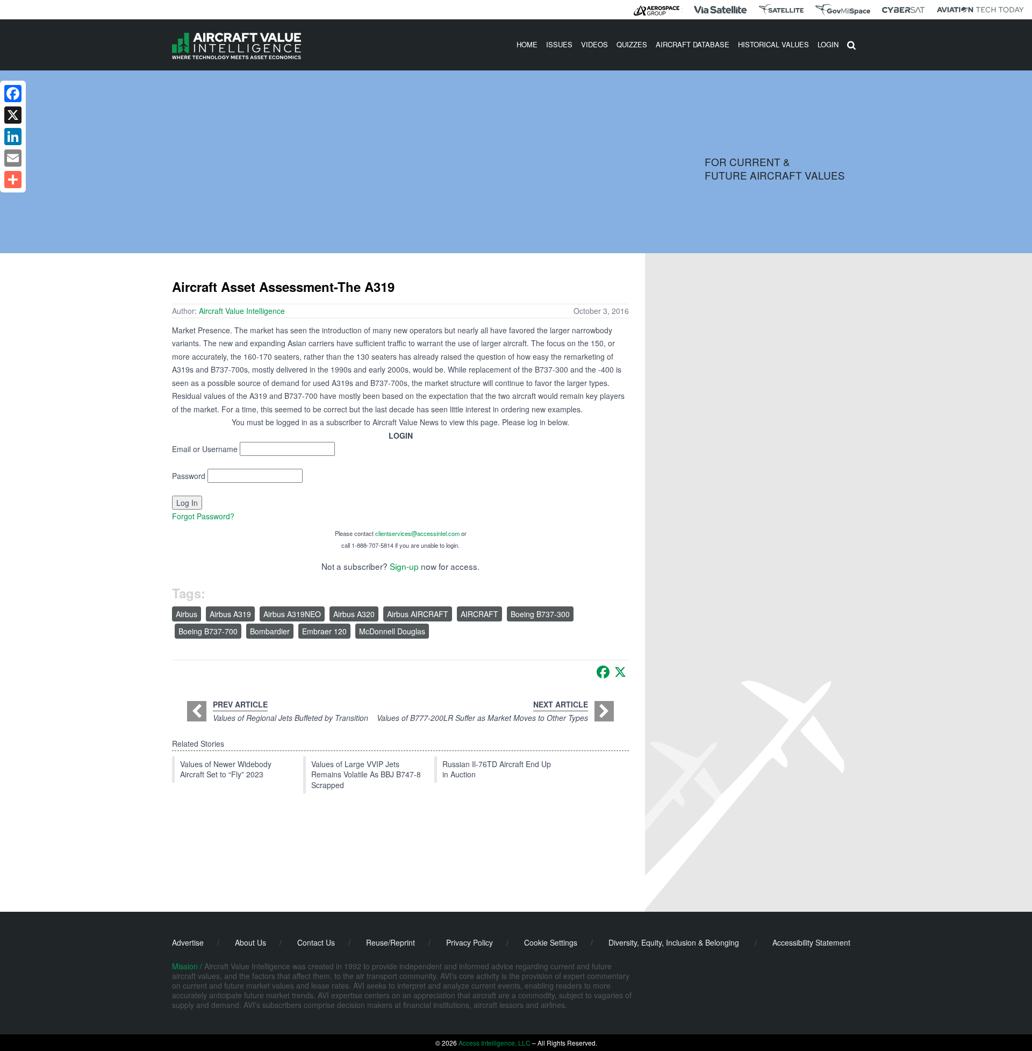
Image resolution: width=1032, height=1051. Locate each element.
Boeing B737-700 (208, 631)
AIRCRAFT (479, 614)
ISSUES (559, 44)
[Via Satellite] (720, 9)
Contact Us (316, 942)
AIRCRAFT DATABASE (692, 44)
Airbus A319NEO (292, 614)
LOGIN (828, 44)
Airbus (186, 614)
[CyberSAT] (903, 10)
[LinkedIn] (13, 136)
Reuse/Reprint (390, 942)
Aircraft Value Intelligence (242, 310)
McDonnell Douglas (392, 631)
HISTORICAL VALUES (773, 44)
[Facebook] (603, 672)
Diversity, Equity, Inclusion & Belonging (673, 942)
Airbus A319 (230, 614)
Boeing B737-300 (540, 614)
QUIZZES (632, 44)
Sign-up (404, 566)
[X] (620, 672)
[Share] (13, 179)
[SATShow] (781, 9)
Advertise (188, 942)
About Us (250, 942)
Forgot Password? (203, 516)
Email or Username (205, 449)
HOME (527, 44)
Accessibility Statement (811, 942)
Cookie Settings (550, 942)
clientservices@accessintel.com (417, 533)
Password (188, 475)
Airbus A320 (354, 614)
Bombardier (270, 631)
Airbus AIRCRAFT (417, 614)
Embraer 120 (324, 631)
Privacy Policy (469, 942)
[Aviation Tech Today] (980, 9)
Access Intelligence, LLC (494, 1042)
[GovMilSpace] (842, 10)
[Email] (13, 158)
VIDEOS (594, 44)
